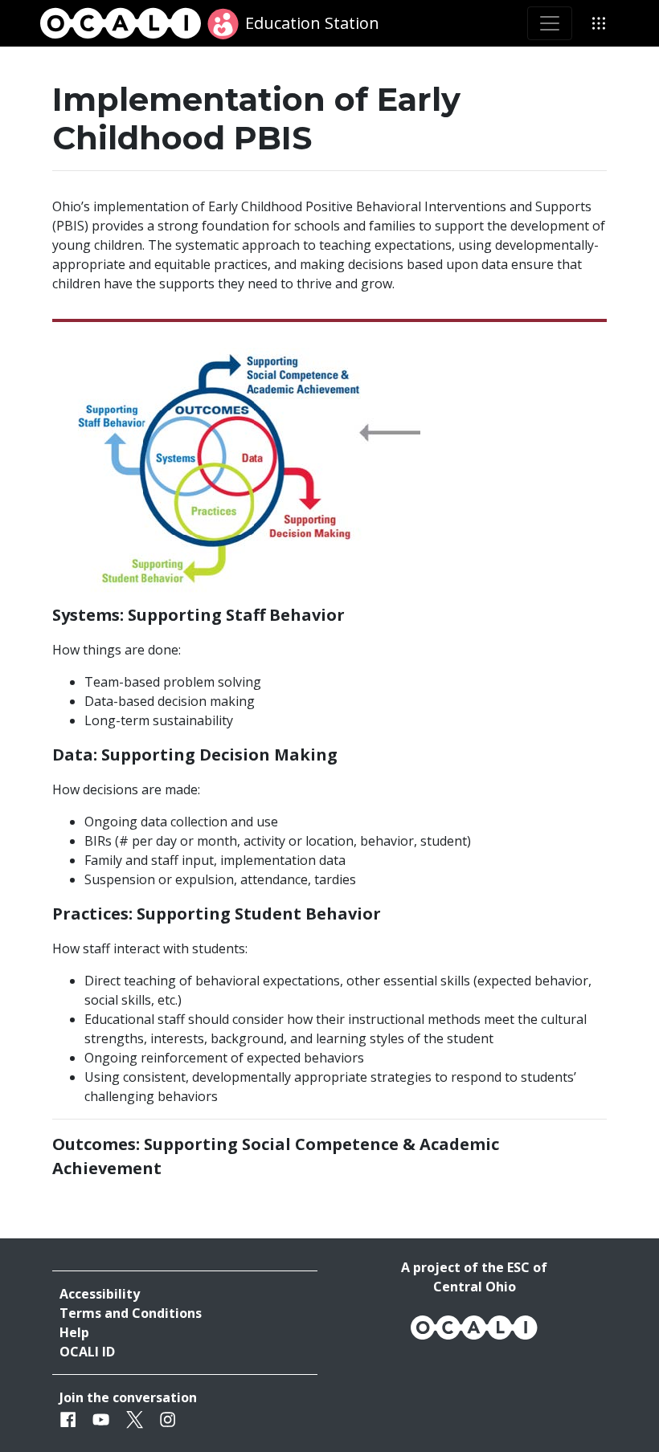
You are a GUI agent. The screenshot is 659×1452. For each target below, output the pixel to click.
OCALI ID (87, 1351)
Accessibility (99, 1294)
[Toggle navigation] (549, 23)
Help (74, 1332)
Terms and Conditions (130, 1313)
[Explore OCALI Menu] (599, 23)
